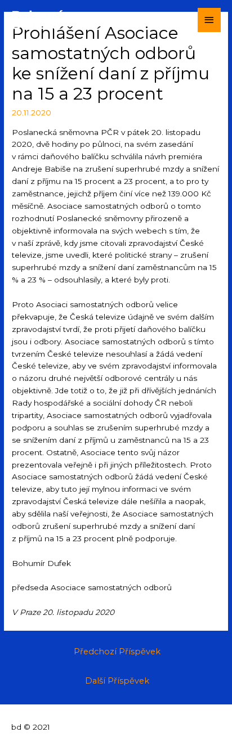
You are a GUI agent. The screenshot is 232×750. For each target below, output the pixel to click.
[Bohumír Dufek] (39, 19)
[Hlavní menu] (209, 20)
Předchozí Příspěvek (117, 651)
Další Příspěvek (117, 681)
